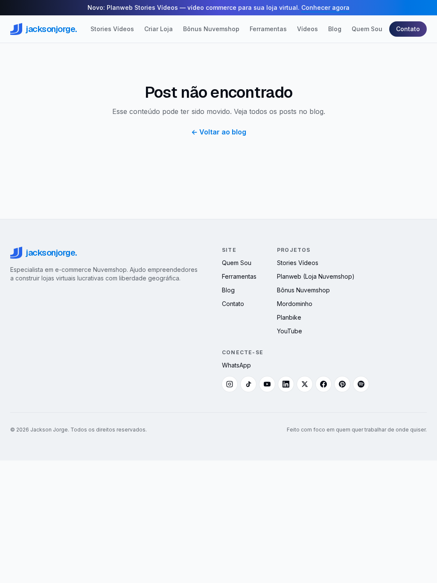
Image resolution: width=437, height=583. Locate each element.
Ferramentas (268, 28)
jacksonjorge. (51, 29)
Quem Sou (367, 28)
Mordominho (294, 303)
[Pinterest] (342, 384)
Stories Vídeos (112, 28)
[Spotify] (361, 384)
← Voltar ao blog (218, 132)
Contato (408, 28)
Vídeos (307, 28)
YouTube (289, 331)
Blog (334, 28)
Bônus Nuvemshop (211, 28)
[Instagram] (229, 384)
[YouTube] (267, 384)
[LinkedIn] (286, 384)
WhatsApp (236, 365)
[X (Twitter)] (304, 384)
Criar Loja (158, 28)
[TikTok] (248, 384)
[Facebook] (323, 384)
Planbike (289, 317)
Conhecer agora (325, 7)
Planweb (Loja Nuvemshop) (316, 276)
